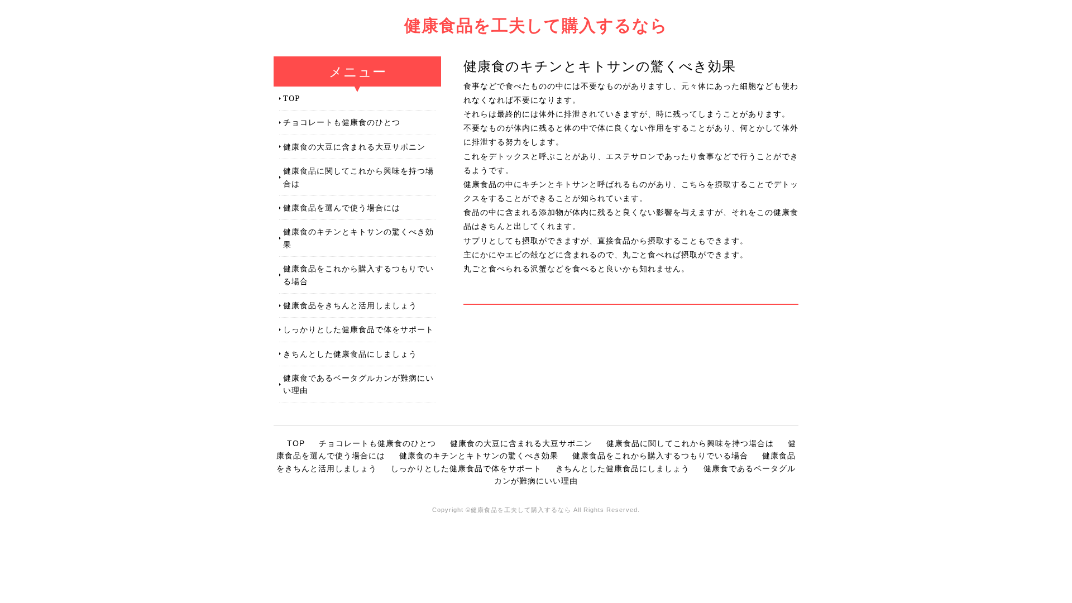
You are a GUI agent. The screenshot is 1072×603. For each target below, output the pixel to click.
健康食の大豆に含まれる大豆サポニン (354, 146)
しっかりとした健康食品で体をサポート (358, 329)
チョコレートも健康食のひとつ (341, 122)
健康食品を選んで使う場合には (341, 207)
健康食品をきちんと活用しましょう (350, 305)
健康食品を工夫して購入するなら (536, 24)
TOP (291, 98)
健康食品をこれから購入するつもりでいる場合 (358, 274)
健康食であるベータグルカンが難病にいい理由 (358, 383)
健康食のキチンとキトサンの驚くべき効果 (358, 237)
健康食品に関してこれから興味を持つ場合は (358, 176)
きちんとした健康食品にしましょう (350, 353)
